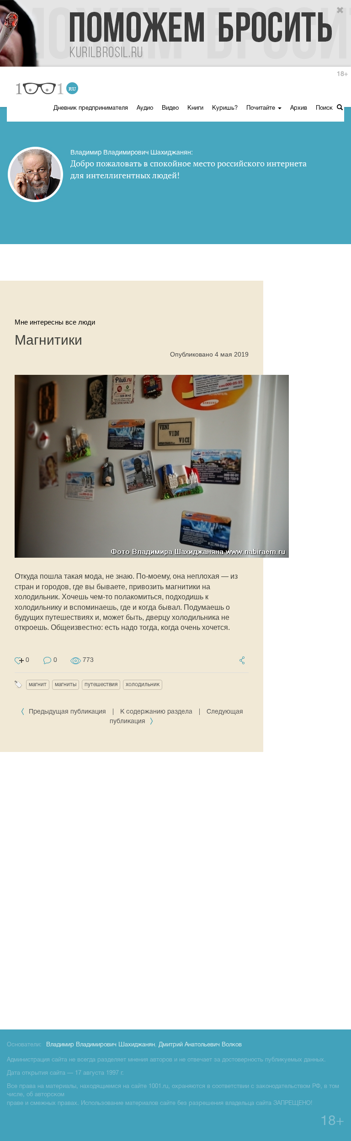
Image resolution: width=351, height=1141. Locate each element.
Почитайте (261, 108)
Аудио (145, 108)
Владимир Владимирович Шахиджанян (100, 1045)
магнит (38, 684)
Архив (298, 108)
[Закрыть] (340, 10)
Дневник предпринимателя (90, 108)
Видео (170, 108)
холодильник (143, 684)
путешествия (101, 684)
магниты (65, 684)
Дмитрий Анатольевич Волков (200, 1045)
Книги (195, 108)
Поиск (325, 108)
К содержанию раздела (156, 712)
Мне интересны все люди (55, 322)
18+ (342, 74)
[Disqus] (175, 889)
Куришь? (225, 108)
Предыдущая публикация (67, 712)
